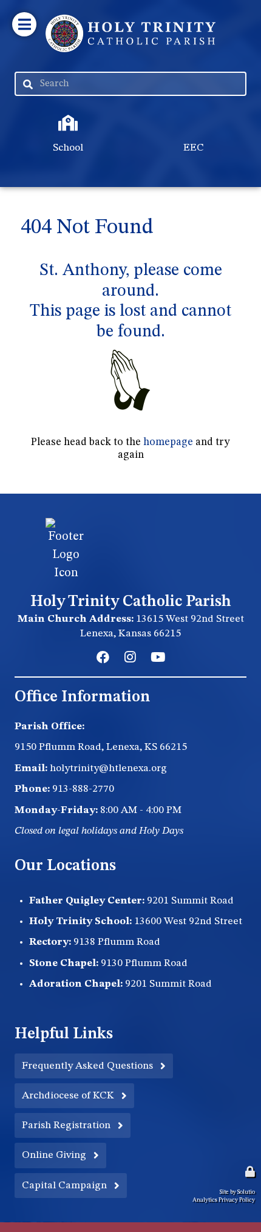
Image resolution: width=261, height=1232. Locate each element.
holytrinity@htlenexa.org (108, 768)
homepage (168, 442)
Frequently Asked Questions (87, 1066)
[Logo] (130, 33)
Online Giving (54, 1155)
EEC (144, 111)
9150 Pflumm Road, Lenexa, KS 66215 (101, 747)
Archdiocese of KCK (68, 1096)
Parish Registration (66, 1125)
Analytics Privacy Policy (223, 1200)
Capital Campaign (64, 1185)
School (24, 111)
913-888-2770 (83, 789)
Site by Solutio (237, 1192)
